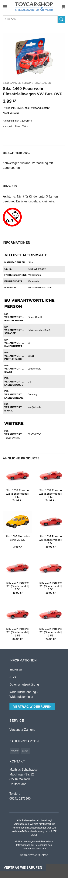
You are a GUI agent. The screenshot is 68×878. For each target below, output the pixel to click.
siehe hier (41, 848)
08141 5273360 (20, 798)
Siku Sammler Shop (17, 82)
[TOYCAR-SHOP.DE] (34, 6)
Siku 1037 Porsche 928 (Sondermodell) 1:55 (17, 493)
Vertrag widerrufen (23, 867)
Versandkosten (40, 107)
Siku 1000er (43, 82)
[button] (5, 6)
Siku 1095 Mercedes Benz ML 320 (17, 538)
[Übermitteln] (61, 19)
